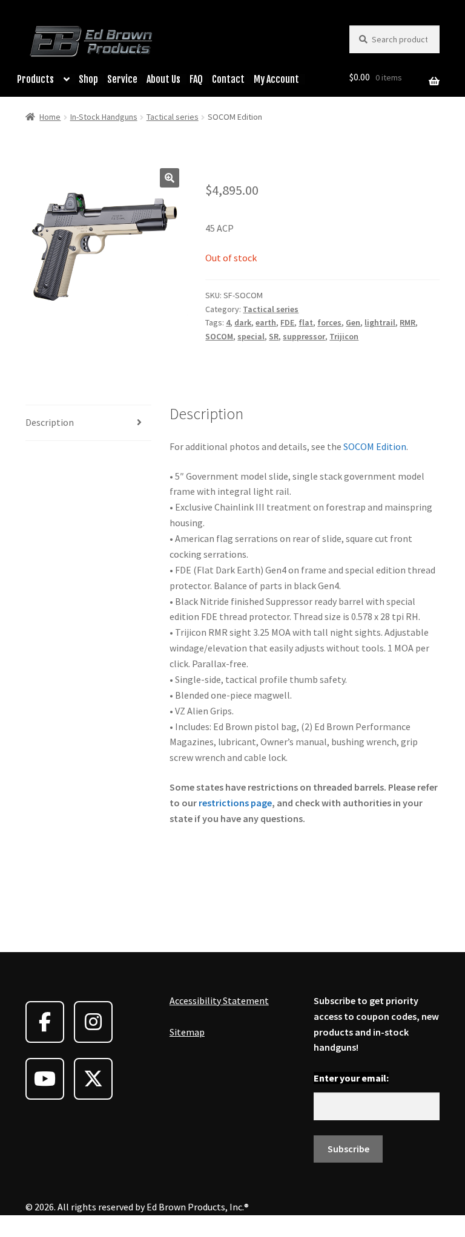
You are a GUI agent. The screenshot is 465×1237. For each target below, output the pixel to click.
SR (274, 336)
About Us (163, 79)
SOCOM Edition (374, 446)
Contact (228, 79)
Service (122, 79)
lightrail (379, 322)
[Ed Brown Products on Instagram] (93, 1022)
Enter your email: (351, 1078)
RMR (407, 322)
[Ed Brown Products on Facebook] (44, 1022)
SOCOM (219, 336)
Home (50, 116)
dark (242, 322)
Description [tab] (49, 422)
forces (329, 322)
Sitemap (187, 1032)
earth (266, 322)
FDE (287, 322)
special (251, 336)
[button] (169, 178)
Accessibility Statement (219, 1000)
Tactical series (173, 116)
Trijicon (343, 336)
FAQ (196, 79)
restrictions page (235, 803)
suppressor (304, 336)
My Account (276, 79)
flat (305, 322)
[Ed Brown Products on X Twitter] (93, 1079)
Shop (88, 79)
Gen (353, 322)
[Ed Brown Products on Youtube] (44, 1079)
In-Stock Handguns (103, 116)
